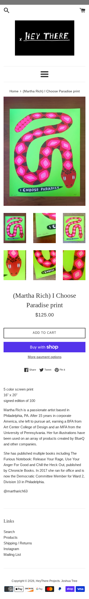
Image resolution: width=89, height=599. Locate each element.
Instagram (11, 549)
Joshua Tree (69, 581)
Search (9, 532)
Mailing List (12, 554)
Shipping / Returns (18, 543)
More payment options (44, 357)
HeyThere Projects (48, 581)
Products (11, 537)
